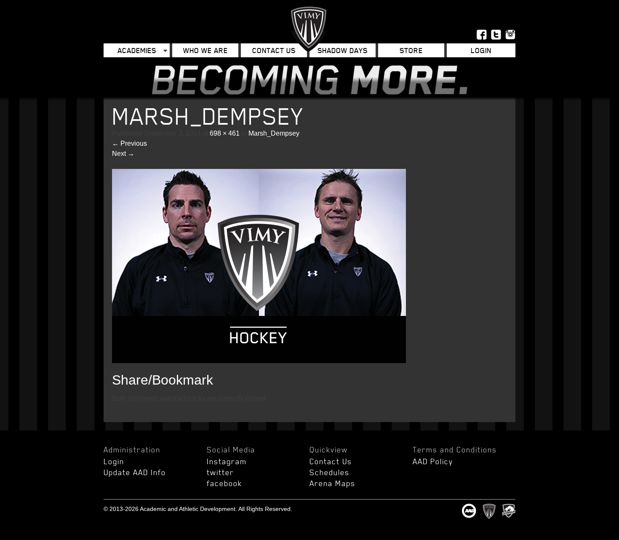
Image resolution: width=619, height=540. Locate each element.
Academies (136, 50)
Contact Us (274, 50)
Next (123, 153)
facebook (224, 483)
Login (114, 461)
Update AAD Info (135, 472)
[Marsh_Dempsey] (259, 360)
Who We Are (205, 50)
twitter (220, 472)
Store (411, 50)
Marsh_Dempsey (273, 133)
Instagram (227, 461)
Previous (129, 143)
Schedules (330, 472)
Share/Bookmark (162, 380)
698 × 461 (225, 133)
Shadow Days (343, 50)
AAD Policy (433, 461)
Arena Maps (332, 483)
